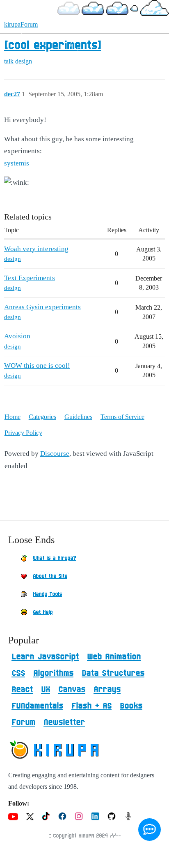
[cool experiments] (52, 46)
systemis (16, 163)
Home (13, 416)
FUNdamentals (37, 706)
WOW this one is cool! (37, 365)
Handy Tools (47, 594)
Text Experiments (29, 278)
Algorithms (53, 673)
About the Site (50, 576)
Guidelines (78, 416)
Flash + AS (91, 706)
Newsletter (64, 722)
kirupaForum (21, 24)
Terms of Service (122, 416)
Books (131, 706)
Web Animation (114, 657)
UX (45, 690)
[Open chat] (149, 829)
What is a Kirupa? (54, 558)
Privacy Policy (23, 432)
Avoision (17, 336)
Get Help (43, 612)
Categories (42, 416)
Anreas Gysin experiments (42, 307)
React (22, 690)
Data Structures (113, 673)
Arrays (107, 690)
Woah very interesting (36, 249)
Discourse (54, 453)
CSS (18, 673)
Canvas (71, 690)
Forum (23, 722)
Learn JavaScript (45, 657)
